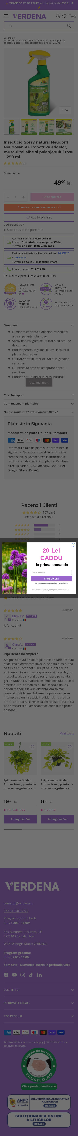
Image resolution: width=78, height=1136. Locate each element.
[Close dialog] (73, 544)
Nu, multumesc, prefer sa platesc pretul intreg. (51, 583)
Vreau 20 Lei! (51, 578)
